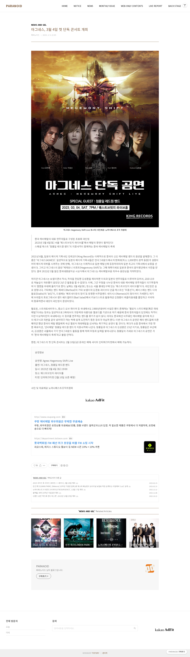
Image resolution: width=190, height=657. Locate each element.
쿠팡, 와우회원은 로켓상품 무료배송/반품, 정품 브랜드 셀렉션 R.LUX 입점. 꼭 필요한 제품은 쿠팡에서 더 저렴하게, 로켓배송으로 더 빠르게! (94, 427)
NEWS (90, 5)
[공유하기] (40, 465)
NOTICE (77, 5)
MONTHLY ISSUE (107, 5)
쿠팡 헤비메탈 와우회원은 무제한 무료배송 (58, 421)
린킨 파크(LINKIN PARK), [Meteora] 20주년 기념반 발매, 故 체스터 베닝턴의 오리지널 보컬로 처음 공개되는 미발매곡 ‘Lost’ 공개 (80, 486)
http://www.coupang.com (47, 417)
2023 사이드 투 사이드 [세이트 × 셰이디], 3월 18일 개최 (54, 483)
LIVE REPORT (155, 5)
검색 (135, 628)
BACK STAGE (174, 5)
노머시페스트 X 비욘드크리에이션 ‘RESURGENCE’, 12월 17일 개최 (58, 489)
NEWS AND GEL (39, 477)
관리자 (104, 653)
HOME (65, 5)
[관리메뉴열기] (185, 5)
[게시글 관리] (44, 465)
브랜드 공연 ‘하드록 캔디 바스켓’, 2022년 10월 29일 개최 (54, 496)
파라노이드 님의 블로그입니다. (49, 570)
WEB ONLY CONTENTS (132, 5)
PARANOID (14, 6)
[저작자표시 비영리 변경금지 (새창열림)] (64, 465)
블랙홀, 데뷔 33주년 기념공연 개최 (45, 492)
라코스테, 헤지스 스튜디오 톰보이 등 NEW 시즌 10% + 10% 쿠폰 (67, 446)
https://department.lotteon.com (51, 438)
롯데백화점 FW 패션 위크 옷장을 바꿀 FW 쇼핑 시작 (63, 443)
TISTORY (95, 653)
